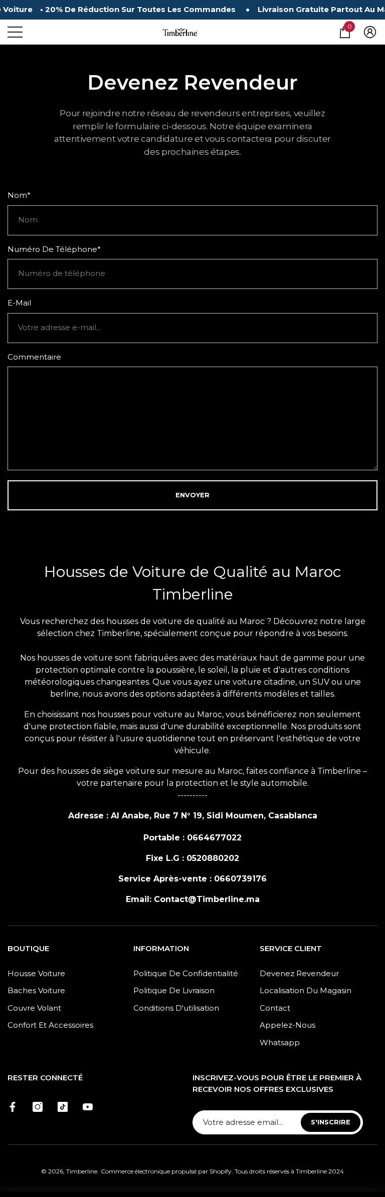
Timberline (81, 1171)
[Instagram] (37, 1106)
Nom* (19, 195)
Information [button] (161, 948)
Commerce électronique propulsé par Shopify (166, 1171)
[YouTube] (87, 1106)
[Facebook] (12, 1106)
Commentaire (34, 357)
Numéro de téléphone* (54, 249)
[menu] (15, 32)
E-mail (19, 303)
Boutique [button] (28, 948)
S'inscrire (330, 1122)
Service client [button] (291, 948)
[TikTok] (62, 1106)
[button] (344, 32)
